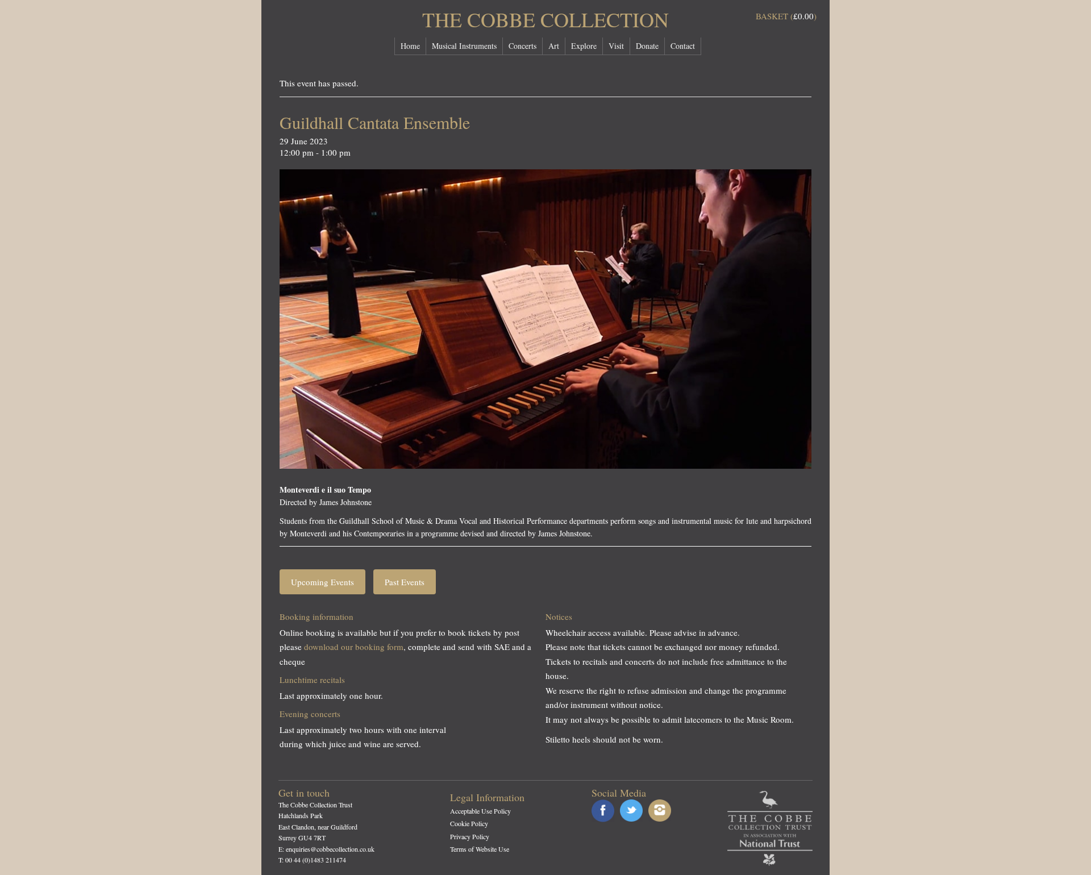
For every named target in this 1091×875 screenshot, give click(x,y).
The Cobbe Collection (545, 19)
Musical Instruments (464, 45)
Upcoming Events (322, 582)
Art (553, 45)
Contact (683, 45)
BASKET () (786, 16)
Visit (616, 45)
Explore (584, 45)
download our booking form (353, 646)
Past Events (404, 582)
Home (410, 45)
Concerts (522, 45)
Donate (647, 45)
